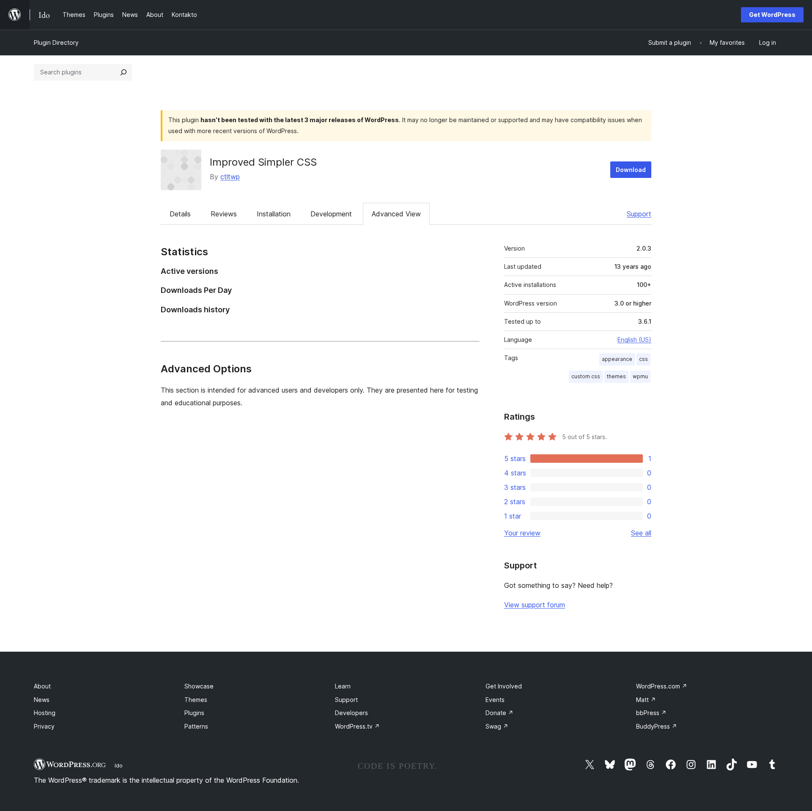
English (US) (634, 339)
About (42, 686)
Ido (119, 765)
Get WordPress (772, 14)
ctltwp (230, 176)
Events (495, 699)
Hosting (44, 712)
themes (616, 376)
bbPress (651, 712)
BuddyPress (656, 726)
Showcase (199, 686)
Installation (274, 214)
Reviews (224, 214)
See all (641, 533)
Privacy (44, 726)
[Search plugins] (123, 72)
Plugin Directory (56, 42)
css (643, 359)
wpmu (640, 376)
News (41, 699)
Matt (646, 699)
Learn (343, 686)
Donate (499, 712)
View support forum (534, 605)
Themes (195, 699)
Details (180, 214)
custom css (585, 376)
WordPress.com (661, 686)
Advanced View (396, 214)
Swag (497, 726)
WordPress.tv (357, 726)
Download (631, 169)
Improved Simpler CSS (263, 162)
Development (331, 214)
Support (639, 214)
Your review (522, 533)
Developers (351, 712)
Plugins (194, 712)
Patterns (196, 726)
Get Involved (504, 686)
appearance (617, 359)
